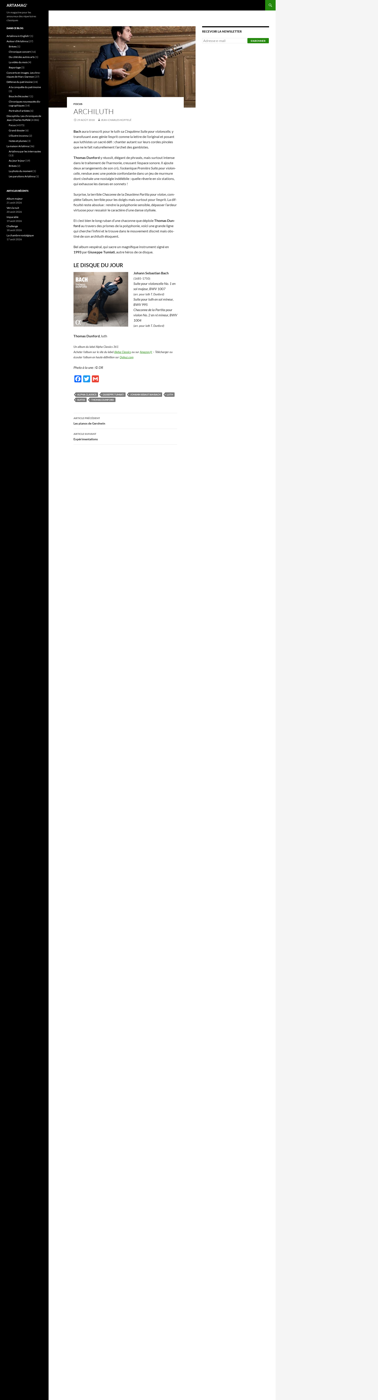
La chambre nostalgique (20, 235)
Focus (78, 104)
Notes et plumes (18, 141)
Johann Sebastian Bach (145, 394)
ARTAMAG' (17, 5)
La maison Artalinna (18, 146)
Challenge (12, 226)
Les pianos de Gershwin (89, 420)
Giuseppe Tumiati (113, 394)
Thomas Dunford (102, 399)
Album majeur (15, 198)
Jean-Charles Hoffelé (116, 120)
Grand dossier (17, 130)
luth (170, 394)
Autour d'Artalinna (17, 41)
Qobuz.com (126, 357)
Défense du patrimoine (20, 82)
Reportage (15, 67)
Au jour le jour (17, 160)
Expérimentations (86, 436)
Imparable (12, 217)
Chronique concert (20, 51)
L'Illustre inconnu (18, 135)
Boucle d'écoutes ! (19, 96)
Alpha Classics (122, 352)
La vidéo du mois (18, 62)
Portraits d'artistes (19, 110)
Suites (81, 399)
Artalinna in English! (18, 36)
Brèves (13, 46)
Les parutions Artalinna (22, 176)
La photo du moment (20, 171)
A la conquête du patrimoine (25, 87)
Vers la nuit (13, 207)
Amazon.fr (146, 352)
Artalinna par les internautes (25, 151)
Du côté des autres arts (22, 57)
